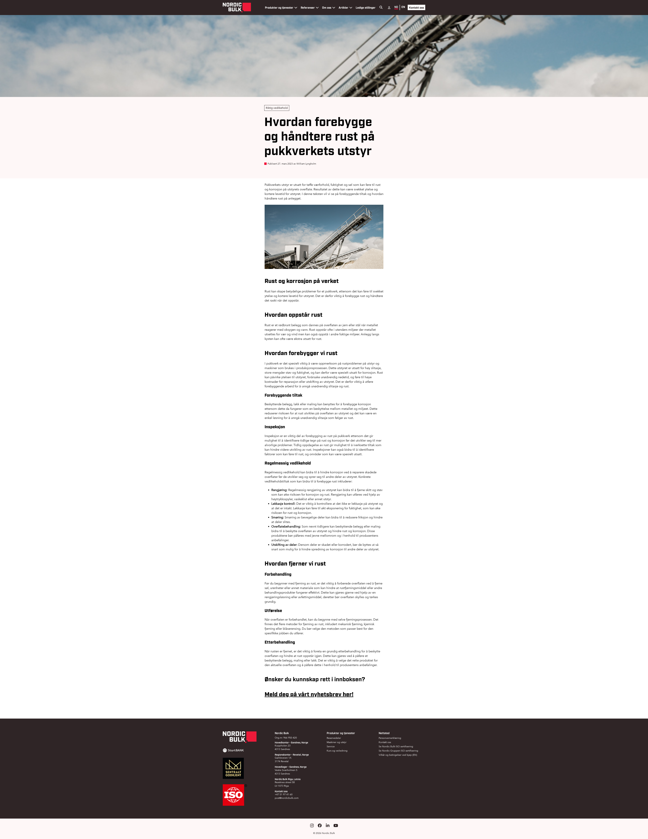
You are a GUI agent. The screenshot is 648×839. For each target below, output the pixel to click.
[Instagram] (312, 825)
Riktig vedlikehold (277, 107)
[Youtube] (335, 825)
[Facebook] (320, 825)
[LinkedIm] (327, 825)
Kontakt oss (416, 7)
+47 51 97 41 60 (283, 794)
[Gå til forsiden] (237, 7)
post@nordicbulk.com (287, 797)
